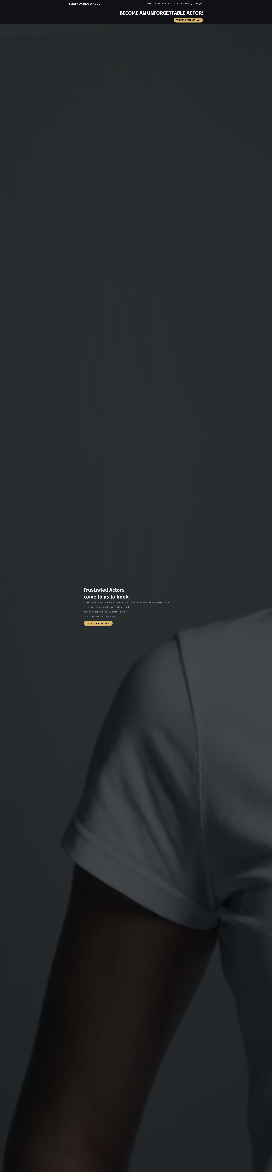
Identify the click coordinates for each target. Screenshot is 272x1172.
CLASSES (147, 3)
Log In (199, 3)
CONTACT (166, 3)
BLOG (176, 3)
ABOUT (156, 3)
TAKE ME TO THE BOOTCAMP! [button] (188, 20)
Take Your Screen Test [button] (98, 623)
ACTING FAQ (186, 3)
